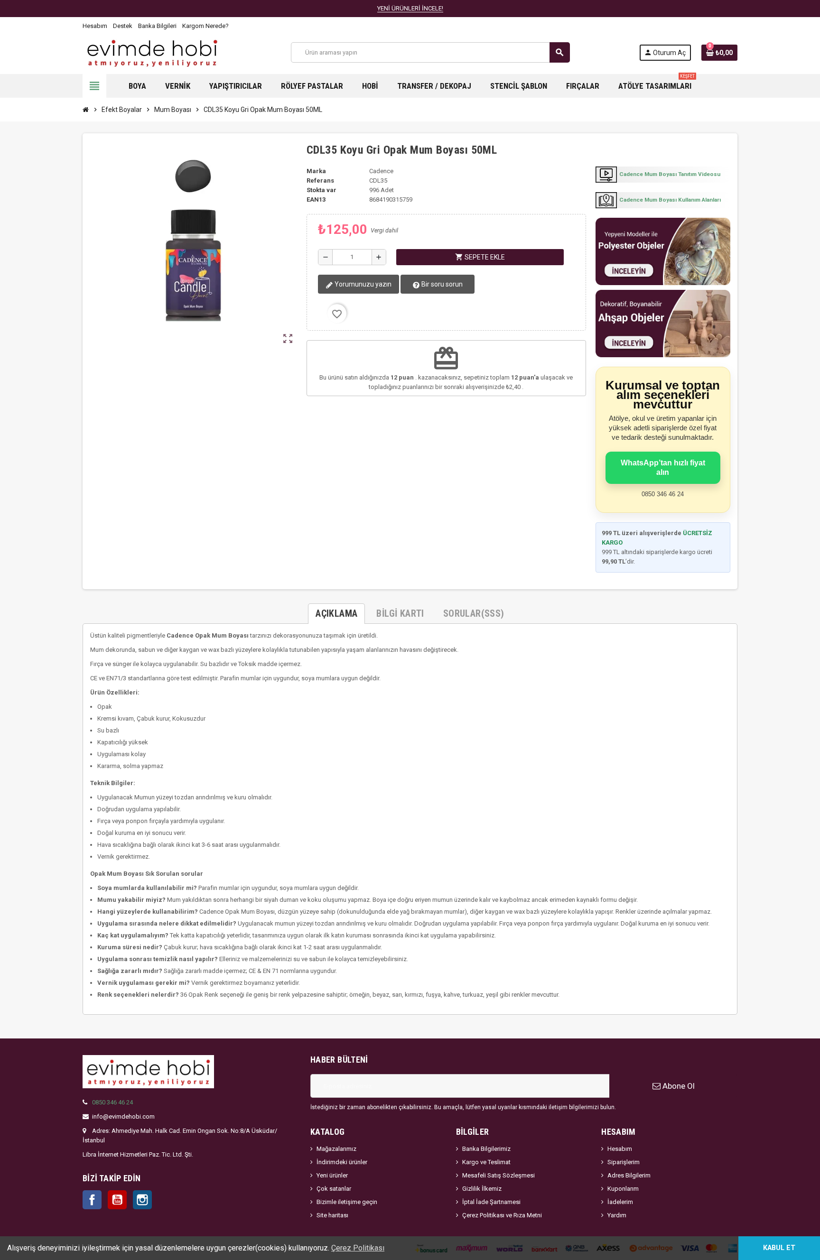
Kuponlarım (623, 1188)
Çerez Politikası (357, 1247)
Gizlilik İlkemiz (482, 1188)
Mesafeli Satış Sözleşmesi (498, 1175)
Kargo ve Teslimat (486, 1162)
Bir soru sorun (441, 284)
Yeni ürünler (332, 1175)
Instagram (142, 1199)
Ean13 (316, 199)
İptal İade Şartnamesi (491, 1201)
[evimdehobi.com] (152, 52)
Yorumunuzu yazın (362, 284)
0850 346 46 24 (112, 1102)
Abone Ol (678, 1086)
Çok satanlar (334, 1188)
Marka (316, 171)
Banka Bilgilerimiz (486, 1148)
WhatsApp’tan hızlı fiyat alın (663, 467)
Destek (122, 25)
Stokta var (321, 190)
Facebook (92, 1199)
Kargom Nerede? (205, 25)
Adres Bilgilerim (629, 1175)
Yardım (616, 1215)
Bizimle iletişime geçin (347, 1201)
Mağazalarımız (336, 1148)
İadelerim (620, 1201)
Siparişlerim (623, 1162)
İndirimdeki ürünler (342, 1162)
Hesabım (95, 25)
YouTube (117, 1199)
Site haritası (332, 1215)
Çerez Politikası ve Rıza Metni (502, 1215)
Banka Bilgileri (157, 25)
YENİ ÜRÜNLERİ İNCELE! (410, 8)
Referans (320, 180)
